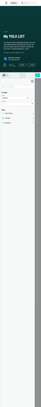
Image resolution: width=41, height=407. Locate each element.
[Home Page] (6, 3)
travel (5, 32)
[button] (10, 65)
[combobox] (28, 3)
